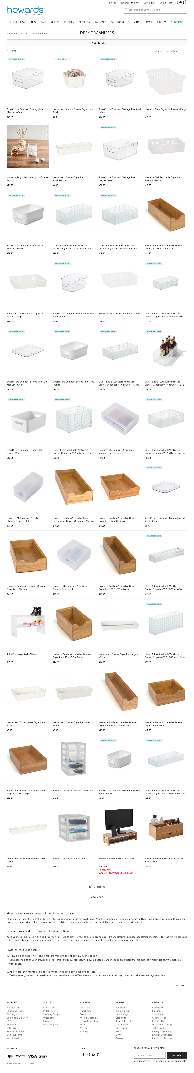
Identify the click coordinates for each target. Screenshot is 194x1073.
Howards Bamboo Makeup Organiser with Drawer (164, 860)
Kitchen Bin (158, 1007)
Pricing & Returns (89, 1017)
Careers (84, 1014)
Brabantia (121, 1017)
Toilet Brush (158, 1028)
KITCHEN (69, 22)
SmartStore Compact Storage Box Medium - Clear (25, 111)
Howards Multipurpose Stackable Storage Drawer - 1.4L (24, 520)
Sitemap (84, 1031)
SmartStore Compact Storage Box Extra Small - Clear (74, 315)
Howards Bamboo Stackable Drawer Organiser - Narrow (26, 588)
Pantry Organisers (161, 1031)
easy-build (121, 1028)
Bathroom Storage (162, 1038)
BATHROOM (117, 22)
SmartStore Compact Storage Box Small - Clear (120, 111)
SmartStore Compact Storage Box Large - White (25, 451)
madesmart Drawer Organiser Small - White (72, 724)
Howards (120, 1007)
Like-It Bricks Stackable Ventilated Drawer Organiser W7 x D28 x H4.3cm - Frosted (165, 588)
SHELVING (134, 22)
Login (163, 3)
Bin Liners (157, 1011)
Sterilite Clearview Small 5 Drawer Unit (73, 790)
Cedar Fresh (122, 1024)
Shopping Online (16, 1011)
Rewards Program (129, 3)
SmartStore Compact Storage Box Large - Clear (117, 179)
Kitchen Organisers (162, 1034)
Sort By (160, 51)
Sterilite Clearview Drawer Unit (69, 858)
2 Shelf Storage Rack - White (22, 654)
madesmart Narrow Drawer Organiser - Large (27, 860)
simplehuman (123, 1011)
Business (47, 1021)
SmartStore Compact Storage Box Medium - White (25, 247)
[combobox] (155, 10)
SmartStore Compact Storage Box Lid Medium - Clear (27, 383)
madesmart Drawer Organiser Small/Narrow (68, 179)
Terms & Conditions (90, 1021)
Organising (49, 1017)
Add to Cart (28, 96)
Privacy (83, 1028)
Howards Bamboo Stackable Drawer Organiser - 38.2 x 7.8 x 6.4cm (118, 724)
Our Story (85, 1007)
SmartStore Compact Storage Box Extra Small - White (120, 792)
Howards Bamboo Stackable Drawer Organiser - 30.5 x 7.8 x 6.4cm (118, 588)
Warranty (12, 1024)
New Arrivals (13, 1038)
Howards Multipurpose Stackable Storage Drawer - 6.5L (116, 451)
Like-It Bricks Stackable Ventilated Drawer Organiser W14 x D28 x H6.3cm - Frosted (119, 383)
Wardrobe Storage (162, 1024)
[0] (178, 2)
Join (170, 3)
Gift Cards (12, 1028)
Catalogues (150, 3)
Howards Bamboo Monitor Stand (116, 858)
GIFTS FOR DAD (18, 22)
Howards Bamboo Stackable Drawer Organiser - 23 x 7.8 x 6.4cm (164, 247)
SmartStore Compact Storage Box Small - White (74, 383)
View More (97, 897)
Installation (49, 1011)
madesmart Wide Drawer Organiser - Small (26, 724)
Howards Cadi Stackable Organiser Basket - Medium (163, 179)
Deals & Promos (15, 1034)
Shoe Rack (157, 1014)
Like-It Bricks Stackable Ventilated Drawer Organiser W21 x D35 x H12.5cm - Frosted (119, 247)
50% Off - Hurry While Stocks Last (116, 873)
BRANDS (162, 22)
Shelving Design (51, 1014)
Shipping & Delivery (17, 1017)
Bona (118, 1031)
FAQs (9, 1021)
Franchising (85, 1011)
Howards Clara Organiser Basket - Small (119, 313)
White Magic (122, 1014)
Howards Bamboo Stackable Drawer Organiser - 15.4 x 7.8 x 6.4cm (72, 656)
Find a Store (13, 1007)
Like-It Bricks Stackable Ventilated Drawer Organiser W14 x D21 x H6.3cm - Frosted (165, 451)
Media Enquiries (51, 1024)
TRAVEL (148, 22)
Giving (83, 1024)
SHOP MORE (178, 22)
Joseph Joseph (124, 1021)
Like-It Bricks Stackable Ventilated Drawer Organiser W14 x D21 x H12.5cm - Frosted (73, 451)
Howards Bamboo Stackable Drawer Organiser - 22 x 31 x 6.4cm (118, 520)
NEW (33, 22)
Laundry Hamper (161, 1021)
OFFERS (55, 22)
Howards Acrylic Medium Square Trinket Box (27, 179)
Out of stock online (120, 96)
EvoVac (120, 1038)
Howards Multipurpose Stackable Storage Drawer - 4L (70, 588)
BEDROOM (84, 22)
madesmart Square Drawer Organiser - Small (73, 111)
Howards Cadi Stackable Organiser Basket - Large (25, 315)
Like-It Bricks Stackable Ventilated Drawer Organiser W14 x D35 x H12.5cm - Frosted (73, 247)
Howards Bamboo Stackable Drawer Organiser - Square (164, 724)
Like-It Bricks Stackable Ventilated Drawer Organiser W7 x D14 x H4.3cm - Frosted (165, 315)
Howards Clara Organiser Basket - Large (165, 109)
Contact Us (49, 1007)
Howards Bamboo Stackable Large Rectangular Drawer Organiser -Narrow (73, 520)
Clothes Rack (159, 1017)
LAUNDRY (100, 22)
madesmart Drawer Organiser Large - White (118, 656)
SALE (44, 22)
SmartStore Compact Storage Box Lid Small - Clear (165, 520)
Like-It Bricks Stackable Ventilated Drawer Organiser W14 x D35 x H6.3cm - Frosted (165, 792)
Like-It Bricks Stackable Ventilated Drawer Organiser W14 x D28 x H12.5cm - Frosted (165, 383)
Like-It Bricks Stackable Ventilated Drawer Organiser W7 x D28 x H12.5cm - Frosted (165, 656)
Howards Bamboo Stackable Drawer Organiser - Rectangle (26, 792)
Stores (112, 3)
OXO (118, 1034)
